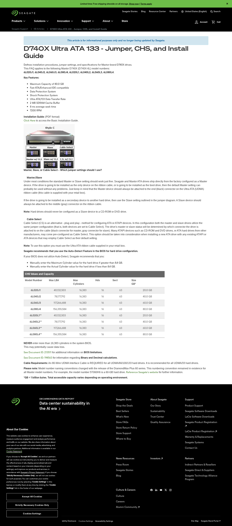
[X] (166, 498)
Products (17, 21)
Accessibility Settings (104, 521)
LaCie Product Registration (200, 431)
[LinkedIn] (156, 498)
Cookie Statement (14, 451)
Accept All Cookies (32, 496)
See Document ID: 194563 (38, 358)
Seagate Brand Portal (210, 521)
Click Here (29, 121)
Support (86, 21)
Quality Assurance (160, 422)
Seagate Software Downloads (201, 411)
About (106, 21)
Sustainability (158, 411)
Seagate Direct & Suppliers (200, 470)
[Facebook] (151, 498)
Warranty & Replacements (199, 437)
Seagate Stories (129, 11)
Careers (120, 501)
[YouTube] (161, 498)
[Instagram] (170, 498)
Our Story (155, 406)
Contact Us (191, 448)
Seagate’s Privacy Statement (33, 472)
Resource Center (157, 11)
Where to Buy (124, 439)
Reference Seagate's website (142, 372)
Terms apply (146, 4)
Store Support (124, 433)
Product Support (194, 406)
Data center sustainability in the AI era (64, 406)
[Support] (93, 21)
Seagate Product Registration (201, 422)
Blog (143, 11)
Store (125, 21)
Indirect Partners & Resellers (200, 465)
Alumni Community (127, 507)
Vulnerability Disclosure (66, 521)
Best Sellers (123, 411)
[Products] (24, 21)
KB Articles (39, 29)
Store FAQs (122, 422)
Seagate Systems (194, 442)
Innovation (63, 21)
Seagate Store (124, 399)
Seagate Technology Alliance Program (201, 477)
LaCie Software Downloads (200, 417)
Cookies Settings (86, 521)
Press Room (123, 465)
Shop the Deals (125, 406)
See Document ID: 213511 (37, 352)
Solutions (39, 21)
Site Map (195, 521)
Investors (155, 458)
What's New (122, 417)
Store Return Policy (127, 428)
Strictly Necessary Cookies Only (32, 505)
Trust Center (157, 417)
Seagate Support (20, 29)
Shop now (134, 4)
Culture (120, 496)
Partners (174, 11)
